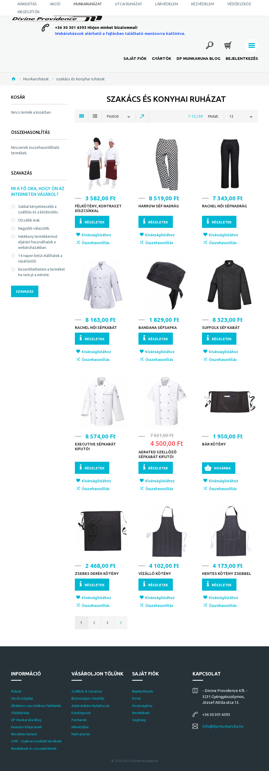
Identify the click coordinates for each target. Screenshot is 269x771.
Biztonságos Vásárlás (88, 698)
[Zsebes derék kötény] (103, 531)
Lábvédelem (166, 4)
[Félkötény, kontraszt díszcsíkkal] (103, 164)
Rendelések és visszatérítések (34, 748)
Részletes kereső (24, 734)
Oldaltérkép (20, 713)
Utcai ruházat (128, 4)
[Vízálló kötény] (166, 531)
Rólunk (16, 691)
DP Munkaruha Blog (198, 58)
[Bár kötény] (230, 402)
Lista (95, 116)
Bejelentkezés (242, 58)
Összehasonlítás (96, 243)
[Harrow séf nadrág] (166, 164)
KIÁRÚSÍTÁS (27, 4)
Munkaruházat (88, 4)
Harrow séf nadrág (158, 206)
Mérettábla (80, 727)
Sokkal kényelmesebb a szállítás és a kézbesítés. (38, 209)
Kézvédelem (202, 4)
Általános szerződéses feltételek (36, 705)
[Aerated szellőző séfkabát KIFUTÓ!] (166, 402)
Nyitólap (13, 78)
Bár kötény (214, 444)
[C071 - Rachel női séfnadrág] (230, 164)
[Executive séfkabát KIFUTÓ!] (103, 402)
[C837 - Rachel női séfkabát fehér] (103, 285)
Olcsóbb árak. (29, 220)
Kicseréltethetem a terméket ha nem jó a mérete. (41, 272)
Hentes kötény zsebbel (226, 573)
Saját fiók (135, 58)
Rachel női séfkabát (96, 328)
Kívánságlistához (96, 235)
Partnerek (79, 720)
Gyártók (161, 58)
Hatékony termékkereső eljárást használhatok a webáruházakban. (37, 242)
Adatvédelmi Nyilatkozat (90, 705)
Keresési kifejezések (26, 727)
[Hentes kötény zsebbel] (230, 531)
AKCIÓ (55, 4)
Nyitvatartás (80, 734)
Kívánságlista (142, 705)
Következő (120, 622)
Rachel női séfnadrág (224, 206)
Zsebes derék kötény (97, 573)
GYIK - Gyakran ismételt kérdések (36, 741)
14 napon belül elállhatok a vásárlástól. (40, 258)
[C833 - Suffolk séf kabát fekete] (230, 285)
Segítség (139, 720)
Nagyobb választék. (34, 228)
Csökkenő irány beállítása (142, 116)
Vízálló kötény (154, 573)
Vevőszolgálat (22, 698)
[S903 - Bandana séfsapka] (166, 285)
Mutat (213, 116)
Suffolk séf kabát (221, 328)
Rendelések (141, 713)
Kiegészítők (29, 12)
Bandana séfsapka (157, 328)
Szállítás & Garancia (86, 691)
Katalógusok (81, 713)
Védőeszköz (239, 4)
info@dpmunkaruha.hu (223, 726)
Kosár (136, 698)
